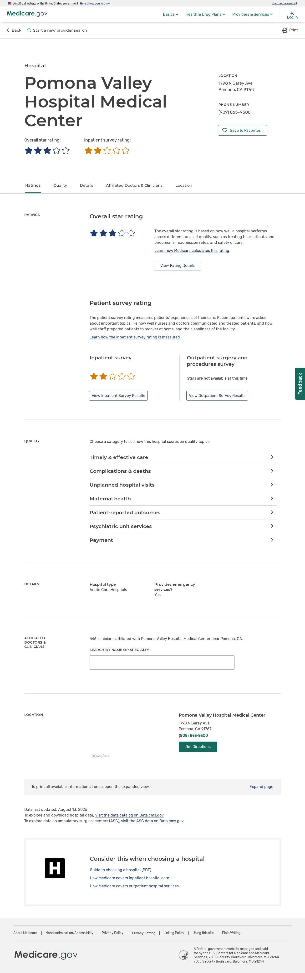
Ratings (33, 185)
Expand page (261, 786)
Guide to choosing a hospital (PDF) (120, 870)
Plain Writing (231, 933)
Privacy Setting (143, 933)
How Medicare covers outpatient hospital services (134, 886)
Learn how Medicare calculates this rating (191, 250)
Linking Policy (173, 933)
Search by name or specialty (119, 650)
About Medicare (25, 933)
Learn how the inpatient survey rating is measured (135, 337)
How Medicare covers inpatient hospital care (129, 878)
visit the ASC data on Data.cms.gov (152, 821)
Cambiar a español (284, 3)
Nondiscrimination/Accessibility (69, 933)
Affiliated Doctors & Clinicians (134, 185)
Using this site (203, 933)
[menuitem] (170, 14)
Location (183, 185)
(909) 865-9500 (234, 112)
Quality (60, 185)
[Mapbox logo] (101, 756)
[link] (183, 457)
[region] (131, 736)
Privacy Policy (112, 933)
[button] (289, 30)
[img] (47, 150)
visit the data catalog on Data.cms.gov (129, 815)
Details (86, 185)
